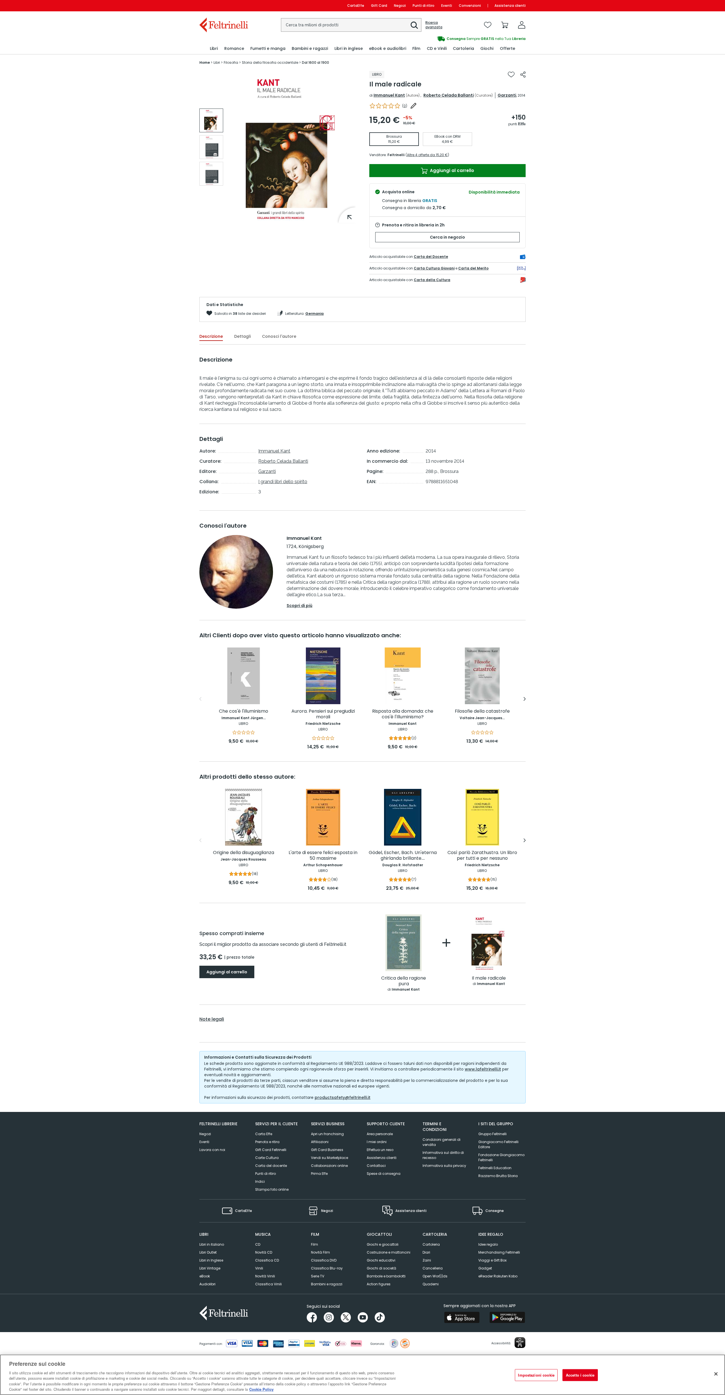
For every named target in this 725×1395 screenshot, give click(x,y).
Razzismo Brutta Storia (498, 1175)
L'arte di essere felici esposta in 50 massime (323, 855)
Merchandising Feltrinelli (499, 1252)
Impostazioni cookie (536, 1375)
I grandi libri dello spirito (282, 481)
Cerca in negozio (447, 237)
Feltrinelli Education (494, 1167)
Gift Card (379, 5)
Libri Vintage (209, 1268)
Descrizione (211, 336)
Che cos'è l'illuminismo (243, 711)
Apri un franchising (327, 1133)
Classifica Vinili (268, 1284)
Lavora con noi (212, 1149)
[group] (371, 39)
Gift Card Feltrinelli (270, 1149)
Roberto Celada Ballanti (448, 95)
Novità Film (320, 1252)
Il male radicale (489, 978)
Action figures (379, 1284)
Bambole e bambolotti (386, 1276)
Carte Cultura (267, 1157)
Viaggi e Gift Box (492, 1260)
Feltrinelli (395, 154)
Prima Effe (319, 1173)
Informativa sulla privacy (444, 1165)
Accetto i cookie (580, 1375)
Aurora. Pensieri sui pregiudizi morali (323, 714)
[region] (362, 1374)
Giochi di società (381, 1268)
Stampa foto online (272, 1189)
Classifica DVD (323, 1260)
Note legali (211, 1019)
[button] (414, 25)
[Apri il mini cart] (505, 25)
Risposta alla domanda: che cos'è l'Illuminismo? (402, 714)
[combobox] (351, 25)
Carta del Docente (431, 256)
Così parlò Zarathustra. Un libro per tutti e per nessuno (482, 855)
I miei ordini (377, 1141)
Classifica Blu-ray (327, 1268)
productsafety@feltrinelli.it (342, 1097)
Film (314, 1244)
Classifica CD (267, 1260)
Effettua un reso (380, 1149)
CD (257, 1244)
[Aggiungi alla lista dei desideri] (511, 74)
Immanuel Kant (389, 95)
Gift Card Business (327, 1149)
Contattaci (376, 1165)
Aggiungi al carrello (451, 170)
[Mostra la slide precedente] (200, 699)
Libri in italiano (211, 1244)
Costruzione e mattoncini (388, 1252)
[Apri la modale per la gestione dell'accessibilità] (520, 1342)
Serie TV (317, 1276)
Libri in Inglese (211, 1260)
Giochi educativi (381, 1260)
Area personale (380, 1133)
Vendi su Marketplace (329, 1157)
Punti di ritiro (423, 5)
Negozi (400, 5)
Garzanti (507, 95)
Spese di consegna (383, 1173)
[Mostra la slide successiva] (524, 699)
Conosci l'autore (279, 336)
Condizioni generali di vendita (441, 1142)
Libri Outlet (208, 1252)
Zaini (427, 1260)
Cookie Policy (261, 1389)
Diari (426, 1252)
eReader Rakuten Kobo (497, 1276)
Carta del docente (271, 1165)
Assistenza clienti (510, 5)
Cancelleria (433, 1268)
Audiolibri (207, 1284)
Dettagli (242, 336)
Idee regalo (488, 1244)
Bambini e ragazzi (326, 1284)
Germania (314, 313)
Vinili (259, 1268)
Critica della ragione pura (403, 981)
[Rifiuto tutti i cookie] (716, 1374)
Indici (260, 1181)
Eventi (446, 5)
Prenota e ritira (267, 1141)
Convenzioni (470, 5)
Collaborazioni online (329, 1165)
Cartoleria (431, 1244)
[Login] (522, 25)
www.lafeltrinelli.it (483, 1069)
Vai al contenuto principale (223, 5)
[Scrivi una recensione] (413, 105)
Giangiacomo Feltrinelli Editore (498, 1144)
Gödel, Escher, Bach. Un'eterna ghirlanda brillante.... (403, 855)
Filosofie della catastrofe (482, 711)
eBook (204, 1276)
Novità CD (263, 1252)
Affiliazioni (320, 1141)
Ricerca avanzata (433, 24)
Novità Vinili (265, 1276)
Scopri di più (299, 605)
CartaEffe (355, 5)
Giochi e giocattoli (382, 1244)
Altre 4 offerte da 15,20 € (427, 154)
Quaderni (431, 1284)
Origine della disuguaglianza (243, 853)
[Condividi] (523, 74)
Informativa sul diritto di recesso (443, 1155)
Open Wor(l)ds (435, 1276)
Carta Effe (263, 1133)
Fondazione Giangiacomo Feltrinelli (501, 1157)
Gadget (485, 1268)
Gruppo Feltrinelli (492, 1133)
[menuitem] (213, 48)
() (404, 105)
